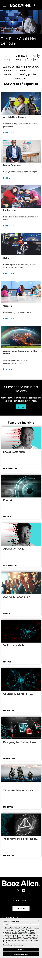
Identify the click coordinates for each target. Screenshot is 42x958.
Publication (8, 807)
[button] (35, 5)
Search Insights (21, 872)
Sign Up (21, 407)
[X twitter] (18, 890)
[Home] (20, 5)
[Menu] (4, 5)
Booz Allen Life (10, 468)
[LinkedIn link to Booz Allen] (23, 890)
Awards (6, 613)
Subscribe (21, 908)
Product (7, 517)
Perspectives (9, 710)
